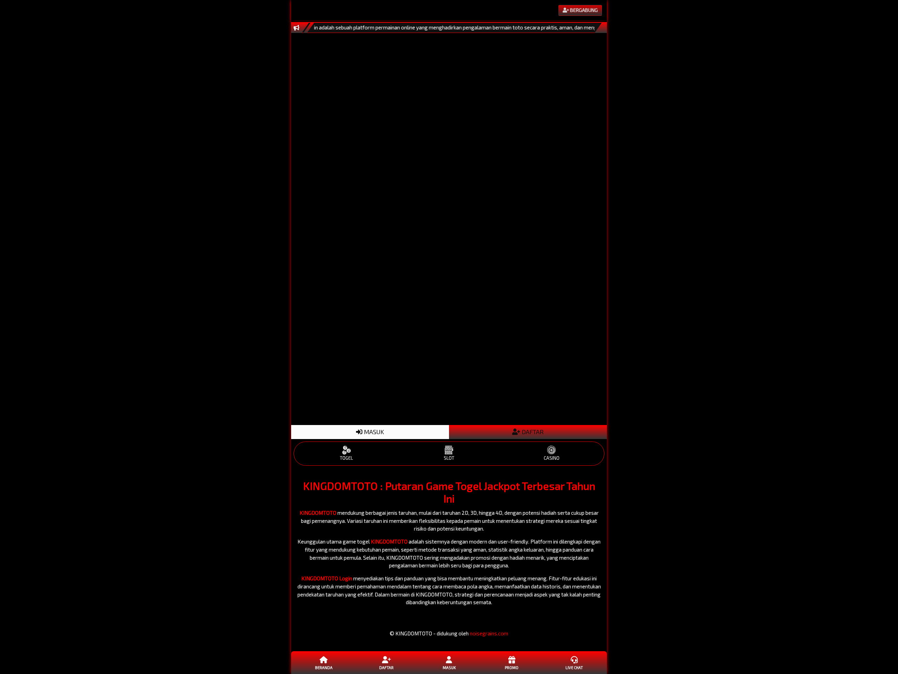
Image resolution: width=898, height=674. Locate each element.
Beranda (324, 667)
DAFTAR (532, 432)
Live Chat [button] (574, 667)
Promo (511, 667)
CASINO (551, 458)
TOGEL (346, 458)
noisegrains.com (489, 633)
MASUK (373, 432)
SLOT (449, 458)
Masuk (449, 667)
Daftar (386, 667)
